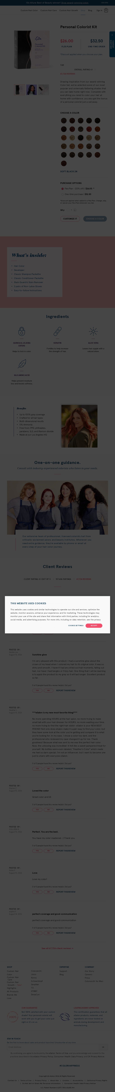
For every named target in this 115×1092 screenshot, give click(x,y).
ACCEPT (94, 626)
